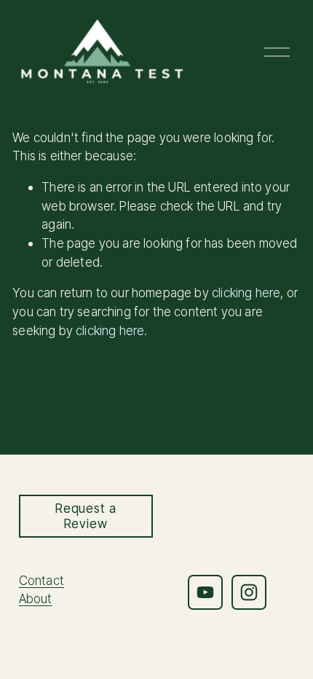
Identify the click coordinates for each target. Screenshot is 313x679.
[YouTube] (205, 592)
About (35, 598)
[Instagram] (248, 592)
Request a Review (85, 516)
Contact (41, 580)
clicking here (246, 292)
